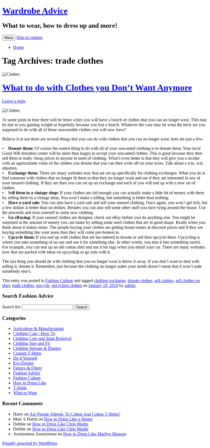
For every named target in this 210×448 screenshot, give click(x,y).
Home (18, 47)
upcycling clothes (67, 285)
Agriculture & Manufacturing (38, 328)
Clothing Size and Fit (31, 343)
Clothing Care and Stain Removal (42, 338)
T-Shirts (20, 387)
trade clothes (23, 285)
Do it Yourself (25, 358)
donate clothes (140, 280)
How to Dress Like (29, 383)
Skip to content (29, 37)
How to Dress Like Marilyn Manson (94, 434)
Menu (8, 38)
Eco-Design (23, 363)
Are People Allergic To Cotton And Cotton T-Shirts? (75, 414)
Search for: (11, 307)
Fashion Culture (59, 280)
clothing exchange (110, 280)
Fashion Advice (26, 373)
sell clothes (163, 280)
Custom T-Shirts (27, 353)
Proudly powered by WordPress (29, 443)
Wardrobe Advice (35, 11)
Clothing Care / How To (34, 333)
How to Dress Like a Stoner (68, 419)
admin (130, 285)
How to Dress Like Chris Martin (60, 424)
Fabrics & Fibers (27, 368)
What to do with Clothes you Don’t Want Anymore (97, 87)
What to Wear (25, 392)
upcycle (42, 285)
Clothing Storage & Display (37, 348)
